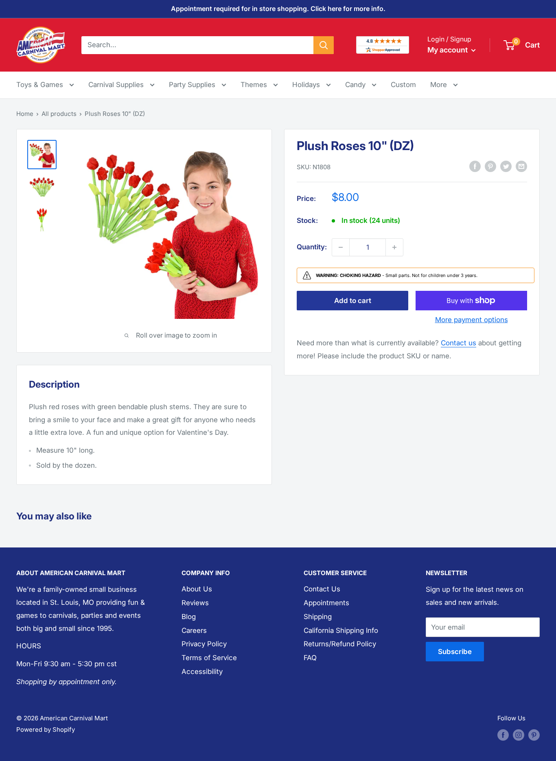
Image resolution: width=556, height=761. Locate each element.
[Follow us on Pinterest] (534, 735)
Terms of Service (209, 658)
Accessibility (202, 671)
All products (59, 114)
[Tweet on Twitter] (506, 166)
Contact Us (322, 589)
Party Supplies (193, 85)
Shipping (318, 617)
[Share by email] (521, 166)
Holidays (307, 85)
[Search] (323, 45)
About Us (197, 589)
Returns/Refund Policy (340, 644)
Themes (255, 85)
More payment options (471, 320)
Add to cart (352, 301)
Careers (194, 630)
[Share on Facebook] (475, 166)
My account (448, 50)
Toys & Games (40, 85)
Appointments (326, 603)
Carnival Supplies (117, 85)
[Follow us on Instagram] (518, 735)
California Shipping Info (341, 630)
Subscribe (455, 652)
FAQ (310, 658)
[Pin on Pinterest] (490, 166)
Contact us (458, 343)
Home (24, 114)
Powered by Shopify (45, 729)
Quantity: (312, 247)
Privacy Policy (204, 644)
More (444, 84)
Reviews (195, 603)
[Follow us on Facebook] (503, 735)
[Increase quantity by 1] (394, 247)
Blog (189, 617)
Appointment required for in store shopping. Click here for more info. (278, 8)
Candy (356, 85)
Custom (403, 85)
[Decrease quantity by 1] (340, 247)
